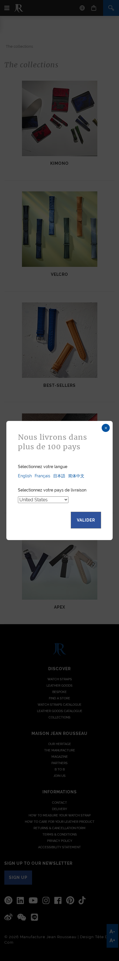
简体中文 (76, 476)
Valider (86, 520)
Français (42, 476)
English (25, 476)
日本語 (59, 476)
